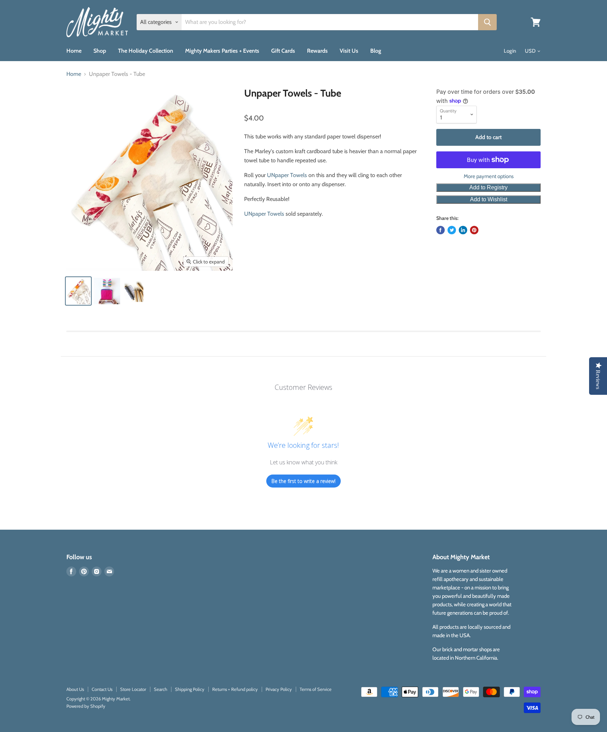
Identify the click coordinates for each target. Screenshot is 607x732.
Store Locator (133, 689)
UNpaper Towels (287, 175)
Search (160, 689)
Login (510, 51)
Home (73, 50)
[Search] (487, 22)
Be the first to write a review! (303, 481)
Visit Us (349, 50)
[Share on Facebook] (440, 230)
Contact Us (102, 689)
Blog (375, 50)
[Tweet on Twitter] (452, 230)
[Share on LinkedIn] (463, 230)
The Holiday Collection (145, 50)
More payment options (489, 176)
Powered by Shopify (85, 706)
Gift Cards (283, 50)
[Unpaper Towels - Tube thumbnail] (78, 291)
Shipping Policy (189, 689)
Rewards (317, 50)
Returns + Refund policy (235, 689)
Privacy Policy (279, 689)
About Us (75, 689)
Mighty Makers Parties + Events (222, 50)
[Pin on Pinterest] (474, 230)
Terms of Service (316, 689)
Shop (99, 50)
